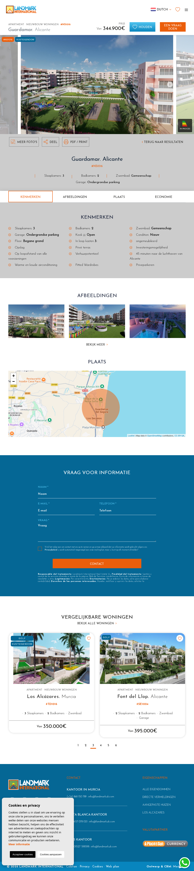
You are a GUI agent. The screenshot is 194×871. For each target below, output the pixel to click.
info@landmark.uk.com (101, 796)
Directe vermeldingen (158, 797)
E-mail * (43, 503)
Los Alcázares (153, 812)
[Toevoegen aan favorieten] (88, 638)
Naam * (43, 487)
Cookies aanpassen (51, 854)
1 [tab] (78, 745)
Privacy (85, 866)
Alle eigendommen (156, 789)
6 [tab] (116, 745)
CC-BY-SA (179, 435)
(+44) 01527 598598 (78, 846)
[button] (50, 142)
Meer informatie (19, 844)
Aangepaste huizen (156, 805)
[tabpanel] (51, 683)
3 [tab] (93, 745)
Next (171, 84)
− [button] (13, 381)
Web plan (112, 866)
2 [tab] (86, 745)
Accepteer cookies (23, 854)
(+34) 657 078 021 (77, 821)
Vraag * (43, 520)
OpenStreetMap (154, 435)
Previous (23, 84)
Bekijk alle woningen (96, 623)
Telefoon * (107, 503)
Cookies (97, 866)
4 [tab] (101, 745)
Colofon (71, 866)
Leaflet (131, 435)
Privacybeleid (51, 550)
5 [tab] (108, 745)
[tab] (30, 196)
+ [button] (13, 375)
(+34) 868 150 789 (77, 796)
